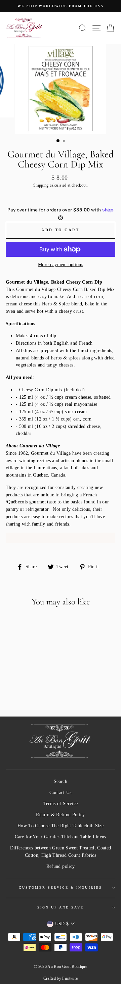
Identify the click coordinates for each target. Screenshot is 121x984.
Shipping (41, 185)
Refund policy (60, 866)
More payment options (60, 264)
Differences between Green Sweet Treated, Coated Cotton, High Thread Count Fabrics (60, 851)
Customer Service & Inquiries (60, 887)
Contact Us (60, 792)
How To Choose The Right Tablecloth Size (60, 825)
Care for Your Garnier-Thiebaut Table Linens (60, 836)
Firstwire (70, 978)
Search (60, 781)
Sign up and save (60, 907)
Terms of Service (60, 803)
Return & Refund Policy (60, 814)
